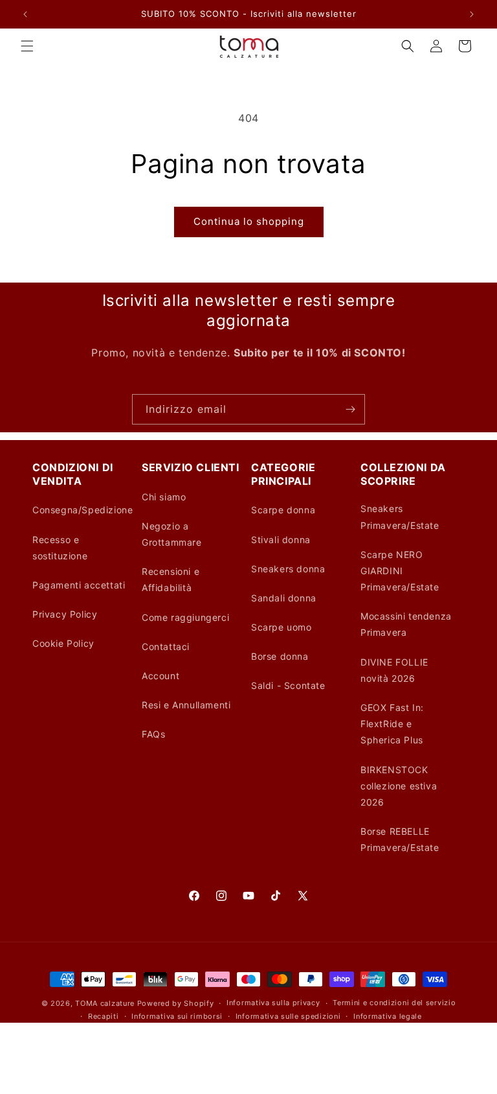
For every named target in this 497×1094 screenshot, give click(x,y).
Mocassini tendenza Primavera (406, 624)
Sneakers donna (288, 568)
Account (160, 675)
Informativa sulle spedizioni (288, 1016)
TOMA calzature (105, 1003)
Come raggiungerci (185, 617)
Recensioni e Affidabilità (170, 579)
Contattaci (166, 646)
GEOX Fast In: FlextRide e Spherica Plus (392, 723)
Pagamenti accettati (78, 584)
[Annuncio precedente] (25, 14)
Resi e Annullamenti (186, 704)
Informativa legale (387, 1016)
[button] (27, 46)
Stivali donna (281, 539)
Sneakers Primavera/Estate (399, 516)
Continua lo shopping (248, 221)
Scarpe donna (283, 509)
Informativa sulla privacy (273, 1002)
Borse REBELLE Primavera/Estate (399, 839)
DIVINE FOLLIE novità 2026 (394, 670)
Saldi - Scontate (288, 685)
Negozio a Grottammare (172, 534)
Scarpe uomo (281, 627)
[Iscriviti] (350, 409)
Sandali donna (283, 597)
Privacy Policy (64, 614)
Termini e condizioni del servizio (394, 1002)
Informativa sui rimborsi (177, 1016)
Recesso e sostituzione (59, 547)
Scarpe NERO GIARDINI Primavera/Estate (399, 570)
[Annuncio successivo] (472, 14)
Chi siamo (164, 496)
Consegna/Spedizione (82, 509)
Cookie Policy (63, 643)
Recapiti (103, 1016)
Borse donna (280, 656)
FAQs (153, 733)
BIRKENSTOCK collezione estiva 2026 (398, 786)
